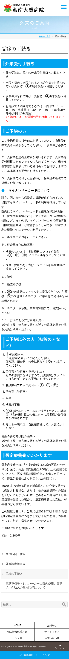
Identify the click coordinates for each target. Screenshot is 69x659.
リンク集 (17, 638)
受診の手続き (14, 573)
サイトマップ (51, 631)
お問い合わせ (51, 638)
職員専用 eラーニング (37, 655)
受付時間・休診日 (17, 554)
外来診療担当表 (15, 564)
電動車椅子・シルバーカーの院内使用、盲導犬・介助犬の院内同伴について (34, 585)
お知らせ (52, 625)
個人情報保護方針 (17, 631)
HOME (17, 625)
